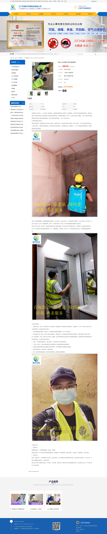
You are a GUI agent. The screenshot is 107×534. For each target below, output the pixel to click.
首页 (16, 57)
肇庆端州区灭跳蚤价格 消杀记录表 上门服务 (17, 124)
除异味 (13, 91)
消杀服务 (13, 73)
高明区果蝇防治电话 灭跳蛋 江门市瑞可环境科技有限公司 (17, 130)
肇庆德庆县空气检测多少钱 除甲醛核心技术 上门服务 (17, 121)
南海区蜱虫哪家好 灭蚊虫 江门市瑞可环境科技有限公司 (17, 133)
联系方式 (90, 14)
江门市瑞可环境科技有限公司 (20, 526)
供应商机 (28, 14)
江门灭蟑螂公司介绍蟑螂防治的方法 (36, 509)
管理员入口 (31, 528)
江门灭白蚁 (14, 82)
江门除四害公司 (15, 66)
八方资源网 (22, 528)
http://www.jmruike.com (34, 471)
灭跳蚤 (13, 88)
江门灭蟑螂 (14, 79)
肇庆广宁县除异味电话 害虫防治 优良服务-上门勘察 (17, 112)
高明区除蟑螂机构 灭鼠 (16, 106)
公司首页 (16, 14)
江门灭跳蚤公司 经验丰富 (18, 509)
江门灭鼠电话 (26, 57)
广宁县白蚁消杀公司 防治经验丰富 (17, 115)
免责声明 (27, 528)
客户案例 (78, 14)
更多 (23, 103)
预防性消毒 (14, 94)
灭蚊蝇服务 (14, 85)
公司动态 (65, 14)
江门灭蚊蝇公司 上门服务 (53, 509)
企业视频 (41, 14)
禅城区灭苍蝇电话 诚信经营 (17, 118)
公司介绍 (53, 14)
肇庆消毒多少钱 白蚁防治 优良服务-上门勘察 (17, 109)
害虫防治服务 (14, 69)
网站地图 (37, 528)
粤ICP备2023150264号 (28, 524)
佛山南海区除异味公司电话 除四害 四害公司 (17, 127)
